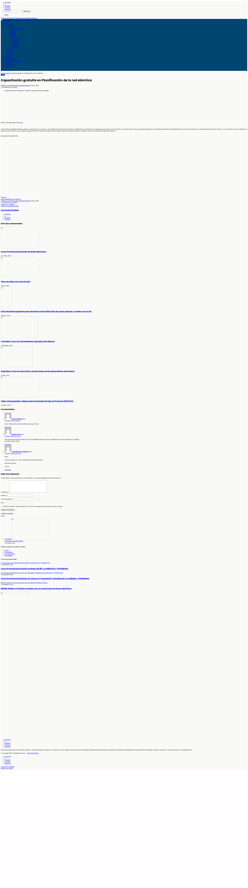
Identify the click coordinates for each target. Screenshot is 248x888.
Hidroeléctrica (16, 40)
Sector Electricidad (32, 753)
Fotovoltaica (16, 39)
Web (2, 502)
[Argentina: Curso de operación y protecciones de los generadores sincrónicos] (17, 367)
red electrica (17, 199)
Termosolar (15, 44)
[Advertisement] (59, 106)
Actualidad (15, 30)
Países (10, 56)
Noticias (11, 26)
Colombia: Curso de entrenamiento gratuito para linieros (28, 341)
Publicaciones (9, 25)
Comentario (5, 492)
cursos (3, 199)
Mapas (11, 52)
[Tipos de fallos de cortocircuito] (20, 277)
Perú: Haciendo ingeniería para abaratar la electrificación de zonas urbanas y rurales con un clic (46, 311)
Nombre (4, 495)
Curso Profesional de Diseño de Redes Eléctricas (23, 251)
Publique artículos (10, 58)
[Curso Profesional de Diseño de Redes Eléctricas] (20, 247)
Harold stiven (16, 434)
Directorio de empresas (12, 59)
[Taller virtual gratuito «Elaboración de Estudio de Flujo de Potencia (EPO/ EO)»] (20, 397)
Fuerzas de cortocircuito (14, 541)
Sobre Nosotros (9, 65)
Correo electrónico (7, 499)
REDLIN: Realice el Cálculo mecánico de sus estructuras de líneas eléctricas (36, 588)
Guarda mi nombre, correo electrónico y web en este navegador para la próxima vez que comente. (33, 506)
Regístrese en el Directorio (13, 61)
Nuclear (14, 42)
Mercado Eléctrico (18, 28)
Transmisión (12, 32)
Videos (11, 49)
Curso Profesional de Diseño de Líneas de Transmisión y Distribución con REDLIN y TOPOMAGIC (45, 578)
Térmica (14, 46)
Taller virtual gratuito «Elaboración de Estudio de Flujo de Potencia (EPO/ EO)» (37, 401)
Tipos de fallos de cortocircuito (15, 281)
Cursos (11, 54)
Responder (8, 427)
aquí (21, 122)
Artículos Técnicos (14, 47)
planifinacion (9, 199)
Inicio (6, 23)
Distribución (12, 33)
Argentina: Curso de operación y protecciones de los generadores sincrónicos (38, 371)
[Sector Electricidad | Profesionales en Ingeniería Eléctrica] (19, 18)
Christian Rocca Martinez (20, 451)
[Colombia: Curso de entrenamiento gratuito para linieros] (19, 337)
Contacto (7, 66)
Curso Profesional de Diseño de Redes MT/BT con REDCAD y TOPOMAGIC (34, 568)
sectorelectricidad (24, 85)
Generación (12, 35)
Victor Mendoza (17, 419)
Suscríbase (8, 63)
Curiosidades (12, 51)
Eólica (14, 37)
